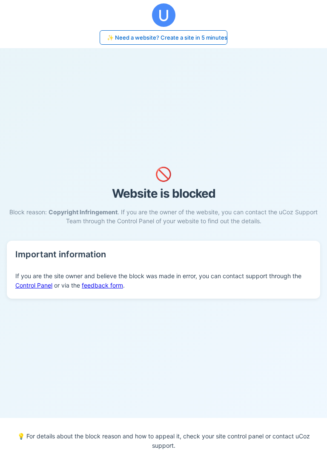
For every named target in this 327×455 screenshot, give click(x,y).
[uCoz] (163, 15)
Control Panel (33, 285)
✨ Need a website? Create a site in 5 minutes (167, 37)
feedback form (102, 285)
